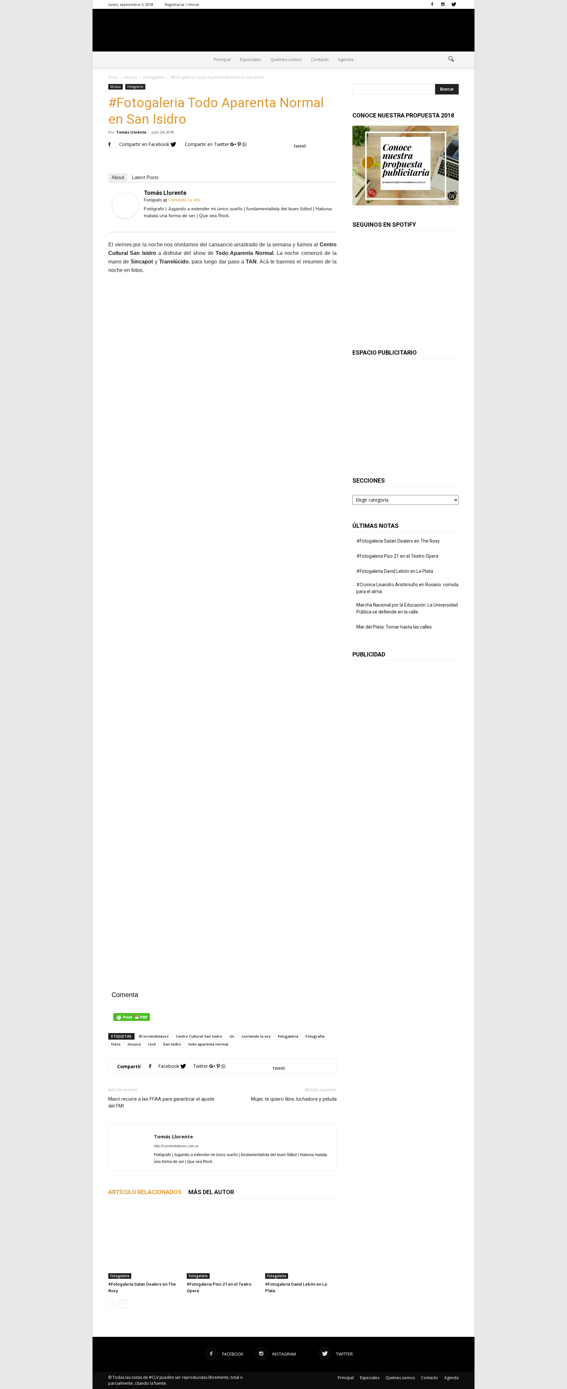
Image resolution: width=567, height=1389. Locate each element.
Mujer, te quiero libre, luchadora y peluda (294, 1099)
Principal (222, 59)
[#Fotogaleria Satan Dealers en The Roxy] (144, 1243)
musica (134, 1044)
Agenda (345, 59)
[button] (451, 59)
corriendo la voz (256, 1036)
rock (152, 1044)
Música (115, 86)
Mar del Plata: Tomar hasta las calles (394, 627)
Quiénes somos (286, 59)
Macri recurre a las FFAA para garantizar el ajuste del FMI (161, 1102)
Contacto (320, 59)
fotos (115, 1044)
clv (231, 1036)
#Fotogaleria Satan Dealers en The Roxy (398, 541)
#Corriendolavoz (154, 1036)
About (118, 177)
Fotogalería (135, 86)
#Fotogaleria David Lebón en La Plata (394, 571)
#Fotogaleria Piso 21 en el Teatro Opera (397, 556)
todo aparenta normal (208, 1044)
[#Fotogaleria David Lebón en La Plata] (301, 1243)
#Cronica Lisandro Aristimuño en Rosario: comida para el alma (407, 588)
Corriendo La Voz (184, 199)
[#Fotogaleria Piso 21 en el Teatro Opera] (222, 1243)
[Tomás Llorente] (125, 205)
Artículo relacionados (144, 1192)
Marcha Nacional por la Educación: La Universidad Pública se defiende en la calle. (407, 608)
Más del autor (211, 1192)
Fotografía (315, 1036)
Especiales (250, 59)
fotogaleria (288, 1036)
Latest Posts (145, 177)
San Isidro (172, 1044)
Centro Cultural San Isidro (199, 1036)
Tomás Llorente (131, 132)
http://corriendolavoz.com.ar (176, 1146)
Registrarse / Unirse (182, 4)
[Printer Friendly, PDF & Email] (222, 1017)
